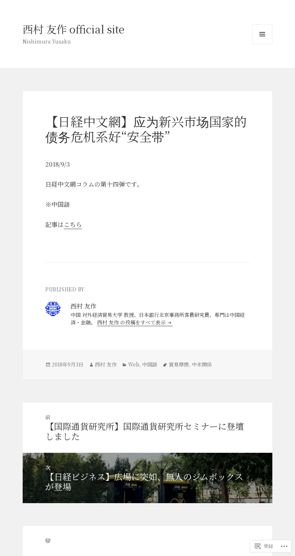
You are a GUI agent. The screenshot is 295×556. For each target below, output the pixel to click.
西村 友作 (106, 364)
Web (133, 364)
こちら (73, 224)
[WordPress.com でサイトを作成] (47, 540)
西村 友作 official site (73, 29)
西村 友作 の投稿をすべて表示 (132, 322)
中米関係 (202, 364)
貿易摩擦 (179, 364)
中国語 (149, 364)
